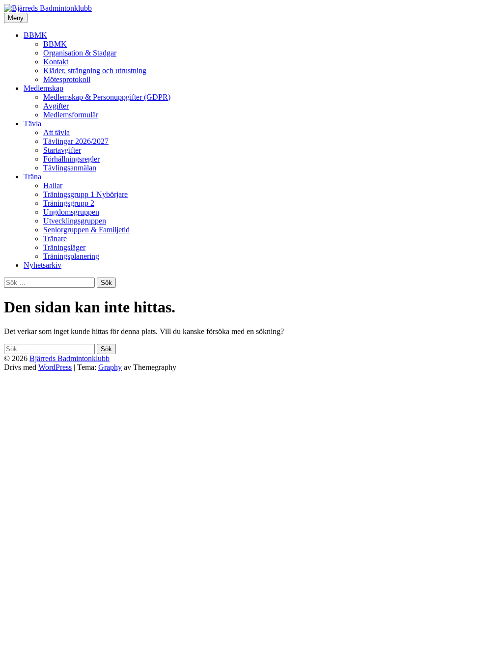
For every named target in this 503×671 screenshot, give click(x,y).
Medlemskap (43, 88)
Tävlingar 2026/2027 (76, 141)
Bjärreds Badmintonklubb (69, 358)
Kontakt (55, 61)
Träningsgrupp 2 (68, 203)
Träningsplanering (71, 256)
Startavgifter (62, 150)
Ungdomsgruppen (71, 212)
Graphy (110, 367)
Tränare (55, 238)
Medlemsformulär (70, 115)
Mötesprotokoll (66, 79)
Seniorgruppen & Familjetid (86, 229)
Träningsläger (64, 247)
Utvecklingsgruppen (74, 221)
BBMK (35, 35)
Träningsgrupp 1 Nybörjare (85, 194)
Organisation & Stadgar (79, 53)
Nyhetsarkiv (42, 265)
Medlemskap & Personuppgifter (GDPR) (106, 97)
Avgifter (56, 106)
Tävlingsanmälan (69, 168)
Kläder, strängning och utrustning (94, 70)
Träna (32, 176)
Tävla (32, 123)
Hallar (52, 185)
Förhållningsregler (71, 159)
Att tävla (56, 132)
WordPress (55, 367)
